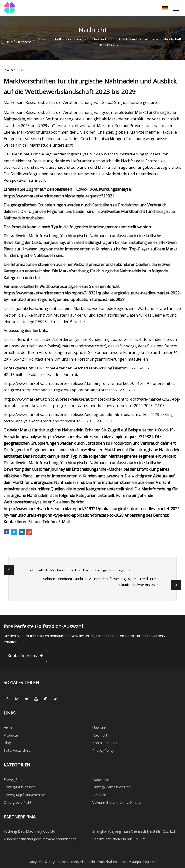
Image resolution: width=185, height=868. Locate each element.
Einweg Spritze (15, 779)
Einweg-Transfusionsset (111, 787)
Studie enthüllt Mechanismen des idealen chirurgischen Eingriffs (78, 570)
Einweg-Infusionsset (19, 787)
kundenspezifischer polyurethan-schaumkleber (40, 839)
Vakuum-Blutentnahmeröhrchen (117, 802)
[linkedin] (16, 698)
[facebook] (7, 698)
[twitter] (26, 698)
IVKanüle (99, 794)
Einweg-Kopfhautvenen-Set (25, 794)
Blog (7, 742)
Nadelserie (100, 779)
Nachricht (23, 42)
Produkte (11, 735)
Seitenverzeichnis (17, 750)
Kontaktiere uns (22, 655)
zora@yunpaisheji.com (139, 861)
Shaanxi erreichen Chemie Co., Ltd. (119, 839)
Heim (9, 42)
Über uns (99, 727)
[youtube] (36, 698)
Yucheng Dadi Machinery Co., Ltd (29, 831)
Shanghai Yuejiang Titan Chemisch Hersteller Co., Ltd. (134, 831)
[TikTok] (55, 698)
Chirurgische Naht (17, 802)
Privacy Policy (103, 750)
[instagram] (45, 698)
